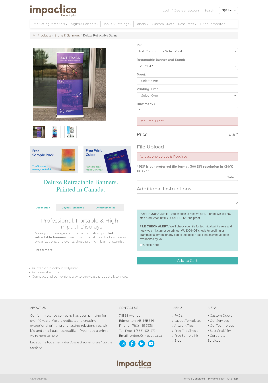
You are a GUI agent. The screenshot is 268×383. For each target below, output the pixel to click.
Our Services (219, 320)
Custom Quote (163, 24)
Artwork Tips (183, 325)
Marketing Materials (49, 24)
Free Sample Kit (186, 335)
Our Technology (222, 325)
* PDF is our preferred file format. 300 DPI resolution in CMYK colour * (185, 169)
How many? (146, 104)
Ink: (139, 45)
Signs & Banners (84, 24)
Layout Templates (187, 320)
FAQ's (178, 315)
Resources (186, 24)
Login (166, 10)
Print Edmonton (213, 24)
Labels (140, 24)
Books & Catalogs (116, 24)
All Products (42, 35)
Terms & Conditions (194, 378)
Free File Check (186, 330)
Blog (178, 340)
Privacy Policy (216, 378)
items (230, 10)
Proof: (141, 74)
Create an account (186, 10)
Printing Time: (148, 89)
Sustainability (220, 330)
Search (209, 10)
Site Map (232, 378)
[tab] (43, 207)
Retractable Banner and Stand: (161, 59)
